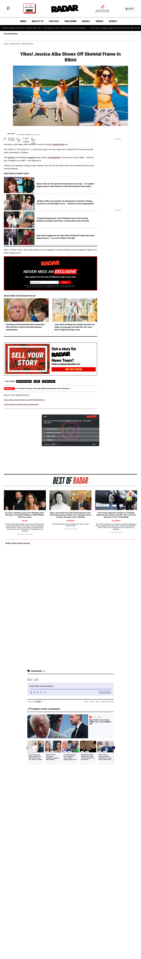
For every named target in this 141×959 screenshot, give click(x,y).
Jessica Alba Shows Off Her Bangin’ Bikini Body (21, 404)
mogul (31, 157)
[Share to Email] (33, 138)
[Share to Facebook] (11, 138)
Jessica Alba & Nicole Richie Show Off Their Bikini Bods (24, 400)
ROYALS (86, 21)
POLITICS (54, 21)
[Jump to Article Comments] (5, 138)
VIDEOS (99, 21)
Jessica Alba (58, 144)
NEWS (23, 21)
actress (11, 157)
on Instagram (54, 157)
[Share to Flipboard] (26, 138)
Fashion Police (15, 43)
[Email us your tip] (29, 13)
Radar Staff (11, 133)
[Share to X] (19, 138)
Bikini (37, 381)
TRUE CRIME (70, 21)
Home (6, 43)
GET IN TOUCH (73, 369)
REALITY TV (37, 21)
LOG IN (130, 8)
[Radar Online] (65, 8)
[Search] (8, 9)
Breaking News (27, 43)
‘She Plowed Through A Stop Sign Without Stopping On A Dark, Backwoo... (43, 388)
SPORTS (113, 21)
